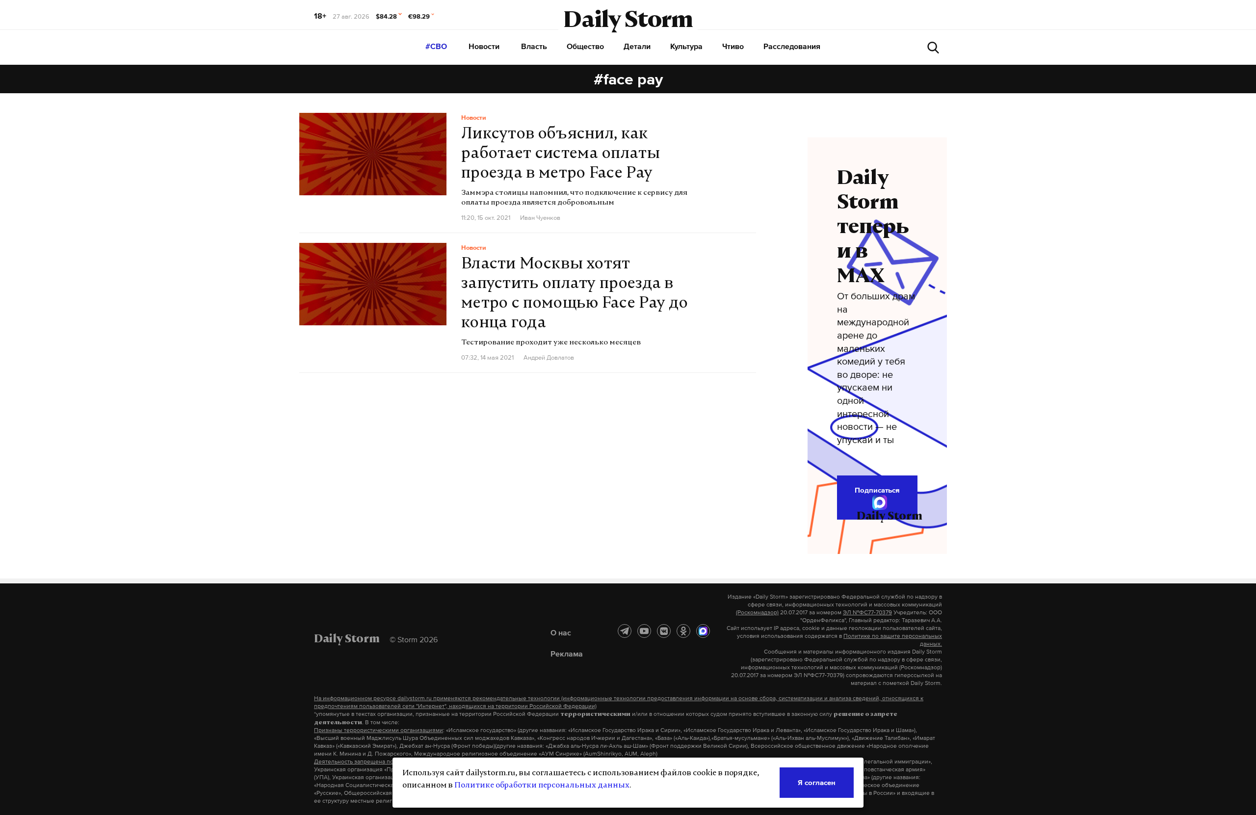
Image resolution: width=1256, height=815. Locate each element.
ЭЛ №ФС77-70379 (867, 612)
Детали (637, 46)
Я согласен (817, 782)
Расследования (791, 46)
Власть (534, 46)
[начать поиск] (933, 47)
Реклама (566, 653)
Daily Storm (628, 21)
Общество (585, 46)
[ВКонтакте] (664, 631)
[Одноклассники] (683, 631)
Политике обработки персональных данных (541, 785)
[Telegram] (624, 631)
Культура (686, 46)
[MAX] (703, 631)
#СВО (436, 46)
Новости (484, 46)
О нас (560, 632)
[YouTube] (644, 631)
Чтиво (733, 46)
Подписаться (877, 490)
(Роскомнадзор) (757, 612)
